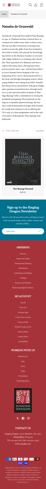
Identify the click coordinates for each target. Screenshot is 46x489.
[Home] (14, 4)
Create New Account (23, 317)
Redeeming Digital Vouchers (23, 288)
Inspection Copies (23, 258)
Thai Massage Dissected (23, 189)
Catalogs (23, 278)
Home (4, 14)
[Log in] (35, 4)
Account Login (23, 312)
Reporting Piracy (23, 381)
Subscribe (10, 231)
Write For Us (23, 356)
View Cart (23, 307)
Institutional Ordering (23, 263)
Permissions (23, 376)
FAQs (23, 371)
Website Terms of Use (23, 327)
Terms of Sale (23, 322)
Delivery (23, 254)
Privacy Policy (23, 332)
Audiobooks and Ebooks (23, 273)
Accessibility (23, 341)
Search (23, 303)
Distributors (23, 268)
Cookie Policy (23, 336)
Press (23, 366)
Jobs (23, 361)
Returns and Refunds (23, 283)
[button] (4, 5)
